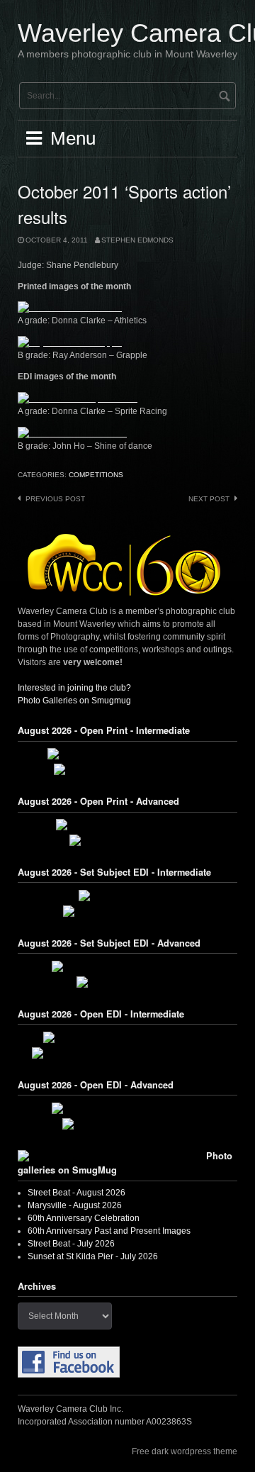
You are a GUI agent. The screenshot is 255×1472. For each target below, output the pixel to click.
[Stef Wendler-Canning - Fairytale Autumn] (127, 1037)
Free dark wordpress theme (184, 1451)
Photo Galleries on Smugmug (74, 701)
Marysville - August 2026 (75, 1205)
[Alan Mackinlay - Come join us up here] (127, 754)
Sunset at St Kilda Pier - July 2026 (93, 1256)
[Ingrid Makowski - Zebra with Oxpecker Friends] (127, 1053)
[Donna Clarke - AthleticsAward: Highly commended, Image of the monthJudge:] (70, 308)
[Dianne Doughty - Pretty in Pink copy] (128, 1108)
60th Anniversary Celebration (84, 1218)
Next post (209, 499)
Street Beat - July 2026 (71, 1244)
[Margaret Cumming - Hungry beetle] (127, 769)
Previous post (55, 499)
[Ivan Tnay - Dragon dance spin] (128, 911)
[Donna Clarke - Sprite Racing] (80, 398)
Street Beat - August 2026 (76, 1193)
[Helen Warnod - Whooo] (127, 982)
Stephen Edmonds (137, 240)
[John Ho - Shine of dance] (72, 432)
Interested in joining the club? (74, 688)
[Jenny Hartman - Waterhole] (127, 840)
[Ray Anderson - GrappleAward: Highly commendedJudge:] (70, 342)
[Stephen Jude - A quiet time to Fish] (128, 825)
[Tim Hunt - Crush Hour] (127, 896)
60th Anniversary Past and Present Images (109, 1231)
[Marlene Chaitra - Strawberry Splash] (127, 966)
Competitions (96, 475)
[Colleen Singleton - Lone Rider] (127, 1124)
